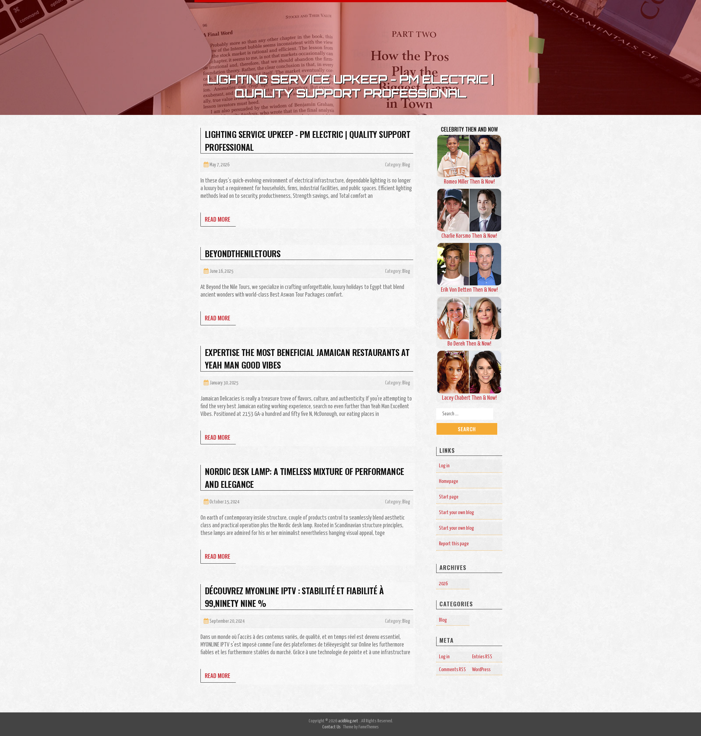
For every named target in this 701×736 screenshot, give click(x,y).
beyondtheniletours (242, 253)
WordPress (481, 669)
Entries (482, 656)
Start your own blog (456, 512)
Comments (452, 669)
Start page (448, 497)
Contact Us (331, 727)
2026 (443, 583)
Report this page (454, 543)
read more (217, 219)
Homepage (448, 481)
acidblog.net (348, 721)
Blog (406, 165)
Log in (444, 465)
